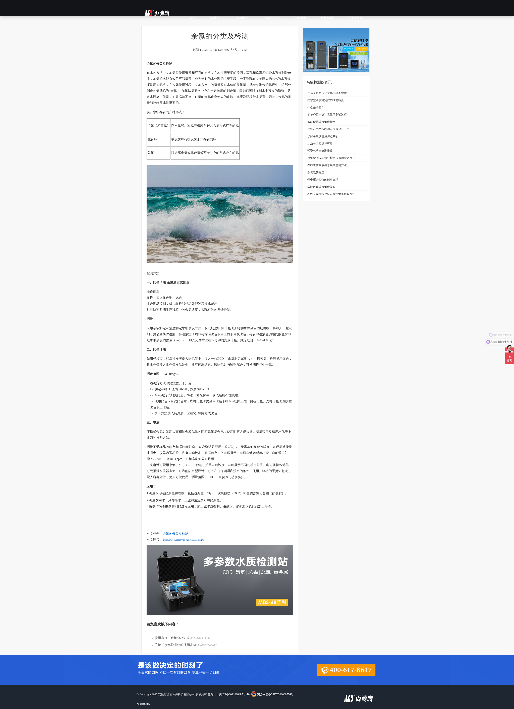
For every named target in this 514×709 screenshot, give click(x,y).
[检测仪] (336, 75)
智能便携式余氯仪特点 (321, 121)
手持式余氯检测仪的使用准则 (175, 645)
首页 (193, 17)
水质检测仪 (216, 17)
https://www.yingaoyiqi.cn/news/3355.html (183, 539)
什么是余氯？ (315, 107)
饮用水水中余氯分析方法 (172, 638)
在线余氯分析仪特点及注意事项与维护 (331, 194)
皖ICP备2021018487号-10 (234, 694)
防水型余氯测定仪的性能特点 (325, 100)
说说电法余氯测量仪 (320, 150)
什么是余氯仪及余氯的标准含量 (327, 92)
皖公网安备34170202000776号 (275, 694)
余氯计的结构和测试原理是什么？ (328, 129)
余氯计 (161, 431)
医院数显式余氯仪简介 (321, 186)
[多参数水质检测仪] (220, 618)
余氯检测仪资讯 (319, 82)
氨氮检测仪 (272, 17)
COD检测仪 (244, 17)
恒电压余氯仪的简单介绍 (322, 179)
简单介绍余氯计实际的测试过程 (327, 114)
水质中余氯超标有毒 (320, 143)
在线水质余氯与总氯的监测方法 (327, 165)
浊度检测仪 (300, 17)
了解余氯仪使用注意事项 (322, 136)
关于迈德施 (355, 17)
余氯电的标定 (315, 172)
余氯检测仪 (328, 17)
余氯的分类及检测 (175, 533)
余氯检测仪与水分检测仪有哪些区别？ (331, 157)
